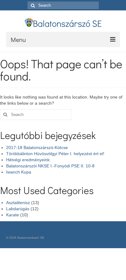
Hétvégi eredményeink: (28, 159)
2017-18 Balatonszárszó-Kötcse (37, 147)
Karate (12, 214)
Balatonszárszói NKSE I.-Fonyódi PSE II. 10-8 (50, 165)
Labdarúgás (17, 208)
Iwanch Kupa (18, 172)
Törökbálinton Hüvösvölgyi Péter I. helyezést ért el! (55, 153)
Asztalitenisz (18, 202)
